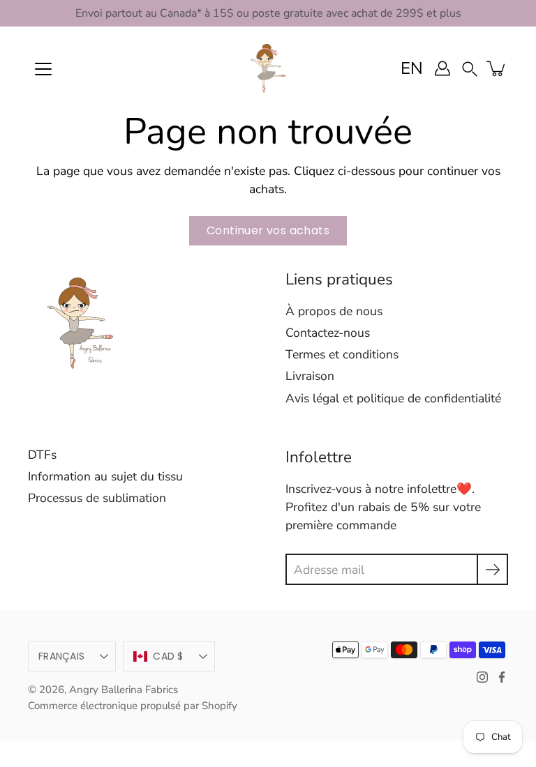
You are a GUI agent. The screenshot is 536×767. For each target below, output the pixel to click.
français (61, 656)
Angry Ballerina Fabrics (123, 690)
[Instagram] (482, 677)
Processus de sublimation (97, 497)
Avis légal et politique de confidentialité (393, 398)
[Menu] (43, 69)
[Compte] (442, 68)
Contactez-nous (327, 332)
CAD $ (168, 656)
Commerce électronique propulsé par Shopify (132, 706)
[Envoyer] (492, 569)
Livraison (309, 375)
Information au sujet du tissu (105, 476)
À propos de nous (333, 311)
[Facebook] (502, 677)
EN (412, 68)
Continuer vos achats (268, 230)
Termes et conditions (342, 354)
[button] (469, 68)
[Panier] (497, 68)
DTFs (42, 454)
